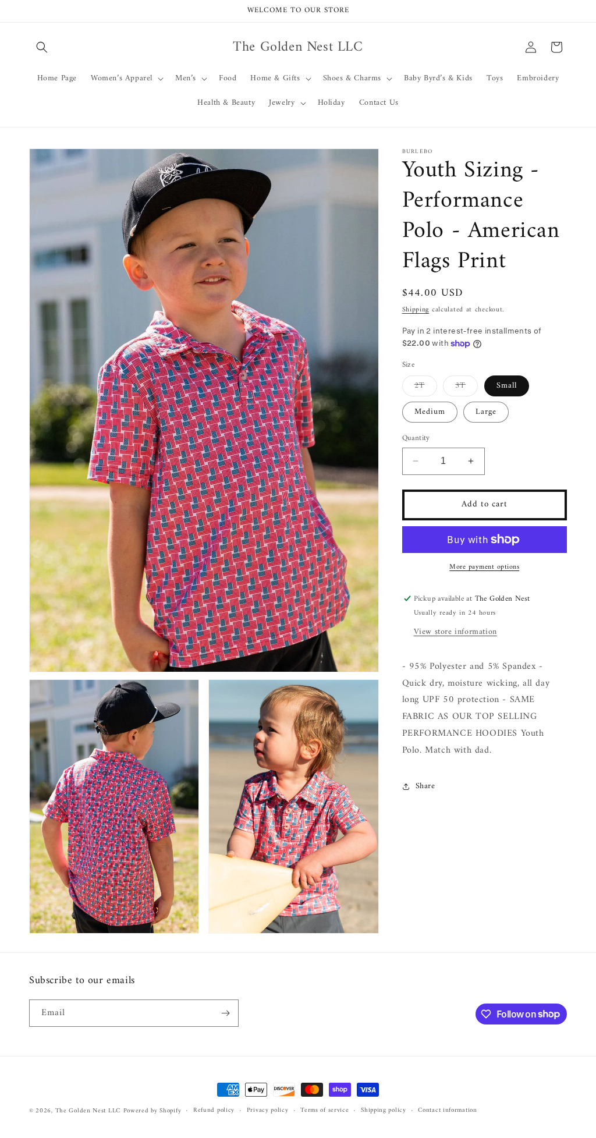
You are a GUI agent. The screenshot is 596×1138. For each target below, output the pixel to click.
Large (486, 412)
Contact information (447, 1110)
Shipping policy (383, 1110)
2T (425, 387)
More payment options (484, 567)
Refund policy (214, 1110)
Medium (429, 412)
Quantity (416, 438)
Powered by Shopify (152, 1110)
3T (466, 387)
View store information (455, 632)
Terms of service (324, 1110)
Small (506, 385)
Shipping (416, 310)
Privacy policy (268, 1110)
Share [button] (425, 786)
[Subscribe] (225, 1013)
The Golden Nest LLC (87, 1110)
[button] (42, 47)
